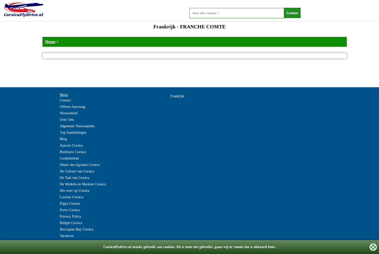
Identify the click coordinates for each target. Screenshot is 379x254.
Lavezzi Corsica (71, 197)
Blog (63, 139)
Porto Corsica (70, 210)
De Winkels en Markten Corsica (83, 184)
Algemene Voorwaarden (77, 126)
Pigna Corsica (70, 203)
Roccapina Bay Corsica (76, 229)
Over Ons (67, 120)
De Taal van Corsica (74, 178)
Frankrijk (177, 96)
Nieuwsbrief (69, 113)
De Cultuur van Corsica (77, 171)
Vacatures (66, 236)
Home (50, 41)
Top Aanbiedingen (73, 132)
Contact (65, 100)
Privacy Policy (70, 216)
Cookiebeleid (69, 158)
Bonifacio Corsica (73, 152)
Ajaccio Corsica (71, 145)
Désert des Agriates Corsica (80, 165)
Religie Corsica (71, 223)
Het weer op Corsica (74, 191)
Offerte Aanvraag (72, 107)
